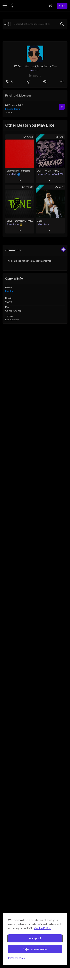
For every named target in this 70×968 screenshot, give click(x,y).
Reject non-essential (35, 949)
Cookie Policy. (42, 928)
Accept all (35, 938)
